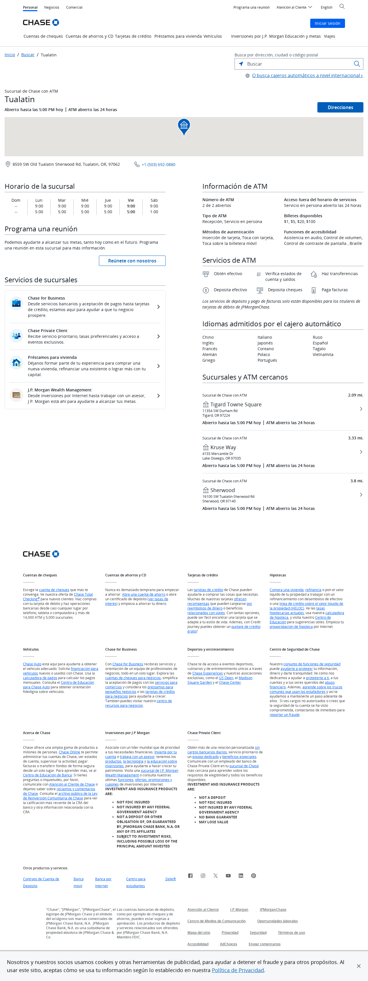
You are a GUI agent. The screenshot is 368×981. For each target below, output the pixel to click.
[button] (358, 966)
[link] (190, 876)
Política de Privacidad (238, 970)
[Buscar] (357, 64)
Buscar (27, 54)
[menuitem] (251, 7)
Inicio (10, 54)
